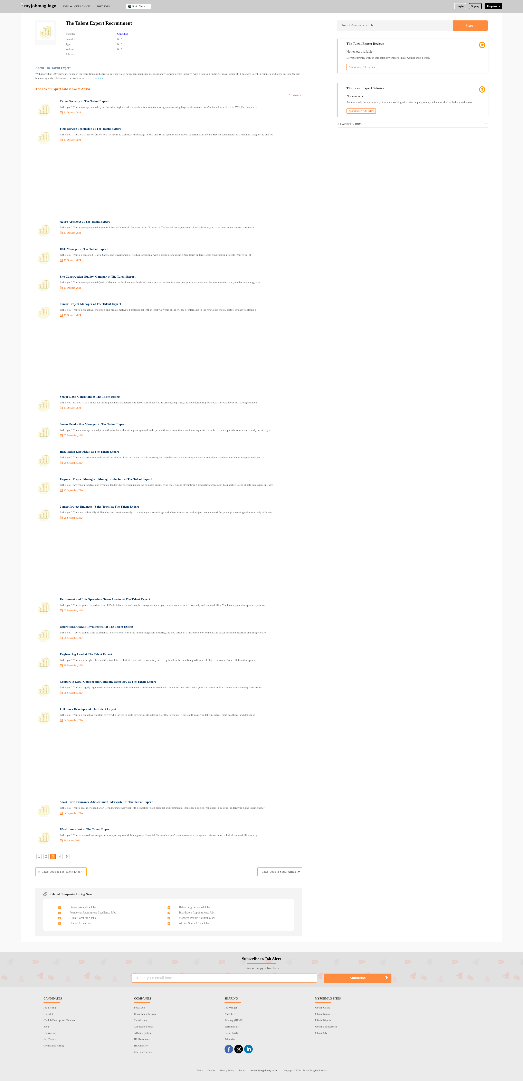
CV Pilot (48, 1013)
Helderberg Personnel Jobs (194, 907)
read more (98, 77)
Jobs (66, 6)
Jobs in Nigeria (323, 1020)
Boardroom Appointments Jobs (197, 912)
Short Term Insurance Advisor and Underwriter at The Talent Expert (106, 802)
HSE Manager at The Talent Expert (84, 249)
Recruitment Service (145, 1013)
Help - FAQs (231, 1032)
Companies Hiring (54, 1045)
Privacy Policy (227, 1070)
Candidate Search (143, 1026)
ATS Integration (143, 1032)
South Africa (138, 6)
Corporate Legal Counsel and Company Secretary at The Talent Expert (108, 681)
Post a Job (139, 1007)
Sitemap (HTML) (234, 1020)
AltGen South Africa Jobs (194, 923)
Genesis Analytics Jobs (83, 907)
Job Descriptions (143, 1051)
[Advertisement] (168, 182)
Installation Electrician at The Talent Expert (89, 451)
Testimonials (232, 1026)
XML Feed (230, 1013)
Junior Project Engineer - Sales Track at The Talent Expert (99, 506)
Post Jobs (103, 6)
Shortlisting (140, 1020)
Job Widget (231, 1007)
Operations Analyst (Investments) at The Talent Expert (96, 626)
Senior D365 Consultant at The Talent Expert (90, 396)
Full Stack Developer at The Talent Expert (88, 709)
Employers (493, 6)
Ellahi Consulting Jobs (83, 917)
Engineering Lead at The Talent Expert (86, 654)
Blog (46, 1026)
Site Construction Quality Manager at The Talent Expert (97, 276)
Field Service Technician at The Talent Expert (90, 128)
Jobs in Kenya (322, 1013)
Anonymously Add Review (362, 67)
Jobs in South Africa (326, 1026)
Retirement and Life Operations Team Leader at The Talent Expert (105, 599)
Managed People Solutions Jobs (197, 917)
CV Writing (50, 1032)
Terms (242, 1070)
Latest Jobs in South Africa (279, 871)
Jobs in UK (321, 1032)
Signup (475, 6)
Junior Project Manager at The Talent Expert (90, 304)
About (200, 1070)
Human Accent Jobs (81, 923)
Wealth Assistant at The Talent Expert (85, 829)
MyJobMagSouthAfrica (314, 1070)
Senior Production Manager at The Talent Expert (93, 424)
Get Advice (82, 6)
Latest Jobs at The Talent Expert (62, 871)
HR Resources (142, 1039)
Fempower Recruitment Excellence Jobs (93, 912)
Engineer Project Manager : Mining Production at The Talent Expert (106, 479)
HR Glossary (141, 1045)
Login (460, 6)
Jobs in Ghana (322, 1007)
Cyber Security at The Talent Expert (84, 101)
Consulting (122, 33)
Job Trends (50, 1039)
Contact (211, 1070)
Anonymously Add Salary (361, 110)
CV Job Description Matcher (59, 1020)
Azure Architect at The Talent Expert (85, 221)
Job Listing (50, 1007)
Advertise (230, 1039)
